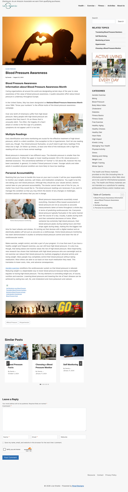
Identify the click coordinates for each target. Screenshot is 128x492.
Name (6, 437)
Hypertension (24, 322)
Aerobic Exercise (99, 95)
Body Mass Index (99, 105)
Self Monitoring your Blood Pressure (16, 288)
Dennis (9, 77)
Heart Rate (96, 136)
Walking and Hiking (99, 156)
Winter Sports (97, 166)
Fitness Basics (98, 115)
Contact (100, 475)
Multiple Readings (101, 205)
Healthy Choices (98, 129)
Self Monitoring (70, 364)
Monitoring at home (103, 40)
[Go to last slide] (8, 363)
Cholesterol (96, 109)
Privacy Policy (110, 475)
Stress (94, 153)
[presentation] (16, 352)
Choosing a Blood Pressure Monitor (108, 48)
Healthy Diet (97, 132)
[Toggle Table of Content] (121, 195)
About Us (121, 6)
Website (64, 437)
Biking (94, 98)
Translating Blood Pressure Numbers (16, 290)
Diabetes (95, 112)
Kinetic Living (97, 142)
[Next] (80, 363)
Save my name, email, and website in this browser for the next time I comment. (33, 443)
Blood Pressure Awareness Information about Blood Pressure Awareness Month (108, 200)
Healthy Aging (97, 125)
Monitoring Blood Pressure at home (15, 292)
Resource (91, 475)
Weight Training (98, 163)
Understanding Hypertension (14, 294)
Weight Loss (97, 159)
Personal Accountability (103, 208)
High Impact (97, 139)
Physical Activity (98, 149)
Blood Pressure (11, 69)
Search (95, 18)
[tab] (40, 384)
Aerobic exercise (12, 268)
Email (35, 437)
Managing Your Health (101, 146)
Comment (7, 406)
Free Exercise (97, 122)
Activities (111, 6)
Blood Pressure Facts (12, 296)
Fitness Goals (97, 119)
